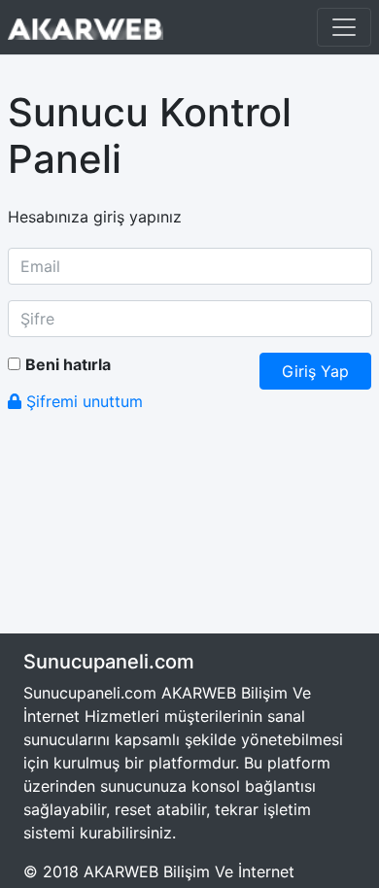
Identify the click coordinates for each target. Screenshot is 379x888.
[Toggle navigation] (344, 27)
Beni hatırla (68, 364)
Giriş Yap (315, 371)
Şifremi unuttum (82, 401)
